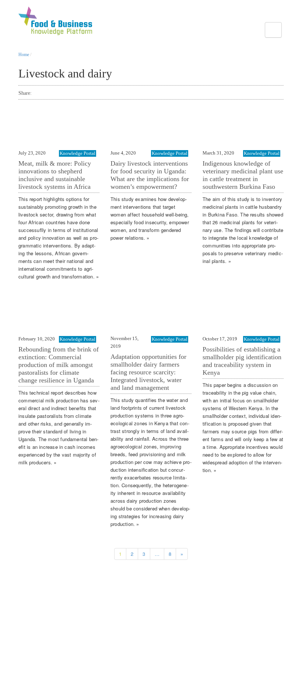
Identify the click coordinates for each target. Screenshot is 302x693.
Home (23, 54)
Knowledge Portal (77, 153)
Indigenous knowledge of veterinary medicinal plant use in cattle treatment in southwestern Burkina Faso (243, 175)
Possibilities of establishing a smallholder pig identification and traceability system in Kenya (242, 361)
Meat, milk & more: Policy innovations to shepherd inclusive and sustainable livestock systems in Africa (54, 175)
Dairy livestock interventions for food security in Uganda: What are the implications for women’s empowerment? (149, 175)
